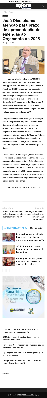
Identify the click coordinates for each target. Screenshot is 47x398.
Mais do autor (36, 228)
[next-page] (8, 270)
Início (5, 12)
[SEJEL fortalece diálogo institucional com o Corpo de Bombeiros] (9, 249)
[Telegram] (22, 196)
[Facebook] (5, 196)
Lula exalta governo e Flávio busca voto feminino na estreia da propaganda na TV (30, 237)
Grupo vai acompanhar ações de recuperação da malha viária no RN (13, 214)
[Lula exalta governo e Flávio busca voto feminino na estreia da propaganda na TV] (9, 237)
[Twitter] (10, 196)
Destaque (6, 373)
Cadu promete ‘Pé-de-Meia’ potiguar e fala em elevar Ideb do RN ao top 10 (22, 362)
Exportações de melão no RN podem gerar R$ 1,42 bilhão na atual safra (23, 354)
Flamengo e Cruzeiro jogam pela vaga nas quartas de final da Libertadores (29, 261)
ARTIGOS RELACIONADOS (16, 228)
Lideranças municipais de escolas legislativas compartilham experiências (34, 215)
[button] (4, 6)
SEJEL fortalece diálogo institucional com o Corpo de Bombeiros (30, 249)
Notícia (11, 12)
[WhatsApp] (16, 196)
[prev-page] (4, 270)
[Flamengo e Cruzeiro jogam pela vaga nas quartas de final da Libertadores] (9, 261)
